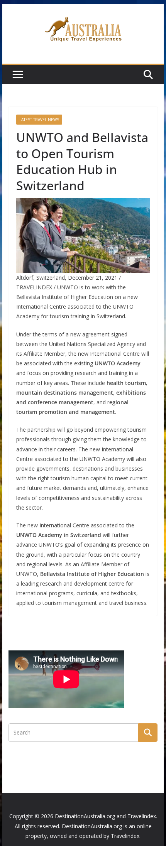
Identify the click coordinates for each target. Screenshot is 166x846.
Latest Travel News (39, 119)
